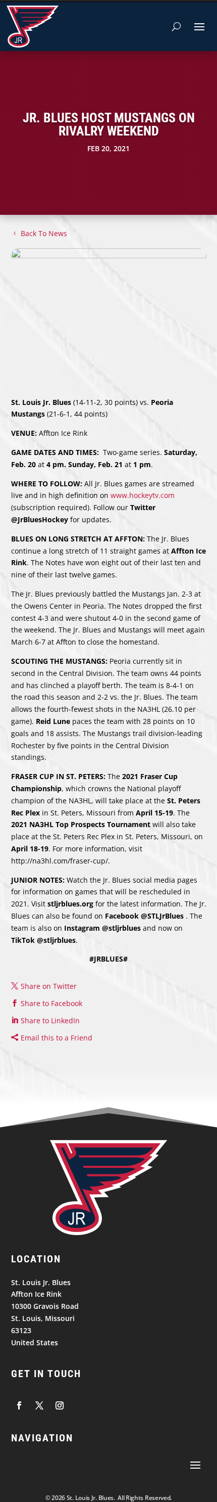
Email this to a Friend (56, 1037)
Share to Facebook (51, 1003)
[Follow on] (19, 1405)
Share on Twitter (49, 986)
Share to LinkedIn (50, 1020)
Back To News (44, 233)
